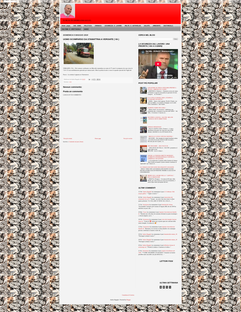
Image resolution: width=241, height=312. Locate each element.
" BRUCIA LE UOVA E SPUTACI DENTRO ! (160, 136)
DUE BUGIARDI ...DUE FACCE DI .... (159, 146)
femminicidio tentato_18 (170, 234)
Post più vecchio (128, 138)
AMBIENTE (156, 26)
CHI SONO (77, 26)
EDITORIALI (168, 26)
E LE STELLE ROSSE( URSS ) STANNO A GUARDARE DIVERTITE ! (160, 98)
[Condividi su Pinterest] (100, 79)
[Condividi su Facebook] (98, 79)
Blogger (128, 300)
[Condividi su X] (96, 79)
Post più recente (68, 138)
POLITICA (88, 26)
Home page (66, 26)
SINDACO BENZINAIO (154, 127)
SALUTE (147, 26)
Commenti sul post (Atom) (76, 141)
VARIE (86, 29)
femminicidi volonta (167, 204)
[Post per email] (89, 79)
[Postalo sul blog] (94, 79)
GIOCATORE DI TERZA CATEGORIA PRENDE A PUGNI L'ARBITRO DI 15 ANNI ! (162, 88)
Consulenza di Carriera (128, 295)
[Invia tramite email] (92, 79)
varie (70, 82)
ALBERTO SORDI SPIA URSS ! (157, 108)
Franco (145, 212)
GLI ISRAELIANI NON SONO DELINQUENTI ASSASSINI (157, 167)
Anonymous (146, 204)
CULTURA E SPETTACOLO (71, 29)
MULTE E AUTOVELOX (133, 26)
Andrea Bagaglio (147, 191)
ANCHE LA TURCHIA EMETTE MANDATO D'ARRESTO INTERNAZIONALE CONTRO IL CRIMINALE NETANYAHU (161, 157)
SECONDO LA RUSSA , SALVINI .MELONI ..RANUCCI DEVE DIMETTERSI (160, 118)
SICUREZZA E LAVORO (113, 26)
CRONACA (98, 26)
